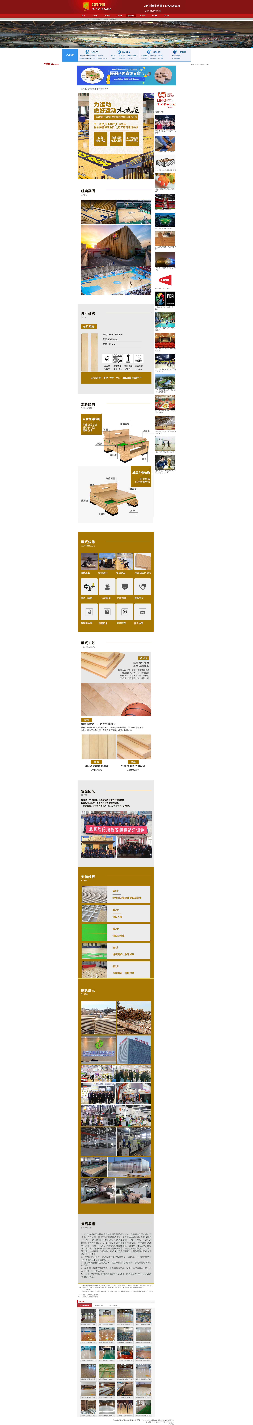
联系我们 (166, 15)
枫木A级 (113, 55)
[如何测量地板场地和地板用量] (165, 162)
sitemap (153, 1422)
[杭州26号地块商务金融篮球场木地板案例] (107, 1370)
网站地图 (148, 1422)
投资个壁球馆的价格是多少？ (165, 452)
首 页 (83, 15)
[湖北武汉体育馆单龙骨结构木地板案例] (107, 1352)
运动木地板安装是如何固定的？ (91, 1295)
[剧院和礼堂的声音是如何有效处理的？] (165, 340)
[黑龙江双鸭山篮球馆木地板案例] (125, 1370)
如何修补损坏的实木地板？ (164, 151)
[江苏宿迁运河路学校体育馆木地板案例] (143, 1316)
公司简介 (95, 15)
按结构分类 (95, 52)
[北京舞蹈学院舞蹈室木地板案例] (143, 1389)
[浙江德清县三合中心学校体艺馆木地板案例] (107, 1407)
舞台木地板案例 (176, 58)
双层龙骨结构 (83, 55)
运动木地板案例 (84, 1305)
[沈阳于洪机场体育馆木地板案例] (88, 1316)
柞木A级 (113, 58)
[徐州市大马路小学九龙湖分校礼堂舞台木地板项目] (88, 1389)
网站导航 (171, 1424)
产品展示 (107, 15)
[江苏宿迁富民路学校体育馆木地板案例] (88, 1334)
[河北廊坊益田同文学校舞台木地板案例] (125, 1389)
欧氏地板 (202, 64)
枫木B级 (121, 55)
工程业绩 (119, 15)
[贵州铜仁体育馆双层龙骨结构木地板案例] (125, 1352)
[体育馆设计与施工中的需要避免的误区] (165, 423)
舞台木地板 (144, 58)
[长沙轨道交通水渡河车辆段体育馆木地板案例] (107, 1334)
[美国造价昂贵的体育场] (165, 220)
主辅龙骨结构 (99, 55)
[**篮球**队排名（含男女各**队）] (165, 299)
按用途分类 (157, 52)
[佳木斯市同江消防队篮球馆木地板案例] (143, 1370)
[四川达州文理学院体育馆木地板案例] (107, 1316)
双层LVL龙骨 (91, 58)
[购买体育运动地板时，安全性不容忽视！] (165, 402)
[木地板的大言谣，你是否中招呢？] (165, 238)
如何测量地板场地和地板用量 (165, 170)
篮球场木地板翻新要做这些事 (90, 1297)
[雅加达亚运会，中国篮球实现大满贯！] (165, 122)
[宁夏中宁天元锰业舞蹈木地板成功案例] (143, 1407)
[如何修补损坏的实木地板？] (165, 143)
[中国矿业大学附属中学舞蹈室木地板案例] (107, 1389)
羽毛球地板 (153, 55)
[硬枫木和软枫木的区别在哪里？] (165, 180)
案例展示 (182, 52)
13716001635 (172, 5)
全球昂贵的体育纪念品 (163, 209)
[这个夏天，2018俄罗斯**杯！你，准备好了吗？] (165, 462)
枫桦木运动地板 (132, 55)
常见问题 (143, 15)
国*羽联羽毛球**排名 (162, 288)
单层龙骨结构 (91, 55)
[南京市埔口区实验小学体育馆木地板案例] (125, 1316)
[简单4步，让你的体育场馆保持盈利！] (165, 319)
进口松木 (130, 58)
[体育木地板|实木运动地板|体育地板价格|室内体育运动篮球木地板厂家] (96, 6)
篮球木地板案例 (176, 55)
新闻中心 (131, 15)
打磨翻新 (160, 58)
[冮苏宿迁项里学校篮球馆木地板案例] (143, 1334)
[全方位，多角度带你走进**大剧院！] (165, 259)
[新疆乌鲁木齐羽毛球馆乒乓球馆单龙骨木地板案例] (88, 1352)
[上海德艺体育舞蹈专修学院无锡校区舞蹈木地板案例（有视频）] (125, 1407)
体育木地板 (164, 1420)
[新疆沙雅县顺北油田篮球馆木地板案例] (125, 1334)
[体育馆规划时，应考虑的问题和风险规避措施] (165, 381)
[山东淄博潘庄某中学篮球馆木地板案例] (88, 1370)
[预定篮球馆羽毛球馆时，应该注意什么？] (165, 361)
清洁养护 (160, 55)
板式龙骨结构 (83, 58)
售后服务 (154, 15)
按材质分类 (126, 52)
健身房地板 (153, 58)
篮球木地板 (144, 55)
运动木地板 (149, 11)
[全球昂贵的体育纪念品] (165, 201)
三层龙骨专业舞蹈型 (101, 58)
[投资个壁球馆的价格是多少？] (165, 443)
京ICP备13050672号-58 (167, 1422)
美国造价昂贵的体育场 (163, 228)
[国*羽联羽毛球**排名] (165, 280)
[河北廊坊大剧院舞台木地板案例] (88, 1407)
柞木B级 (121, 58)
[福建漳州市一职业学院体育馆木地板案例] (143, 1352)
